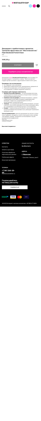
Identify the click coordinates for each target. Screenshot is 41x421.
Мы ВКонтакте (26, 146)
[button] (15, 187)
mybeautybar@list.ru (8, 173)
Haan (10, 77)
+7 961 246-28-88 (8, 171)
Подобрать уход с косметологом (20, 72)
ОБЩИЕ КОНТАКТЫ (28, 143)
